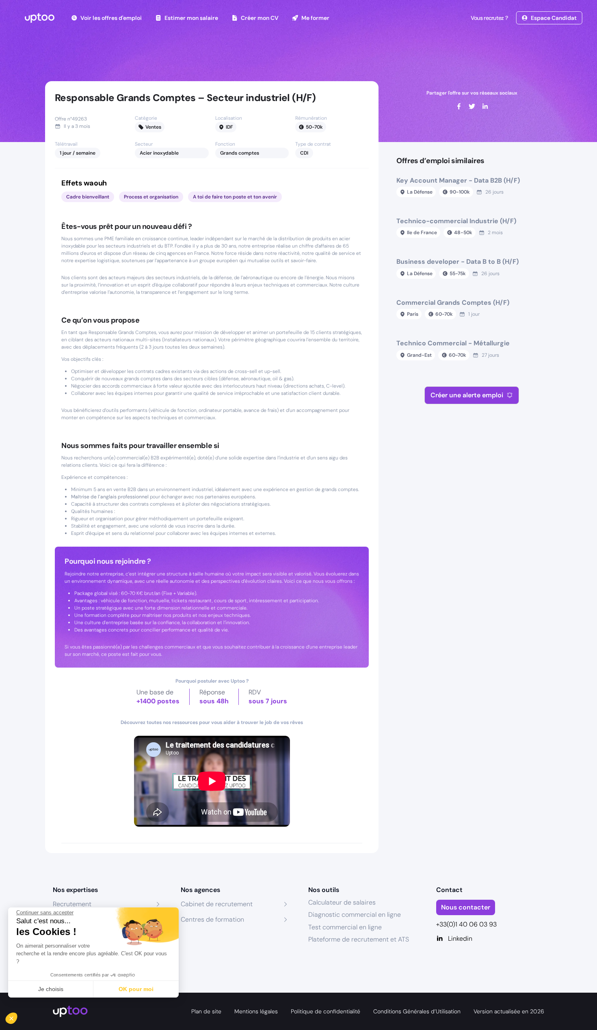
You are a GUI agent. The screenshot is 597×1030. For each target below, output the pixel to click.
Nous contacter (465, 907)
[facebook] (458, 106)
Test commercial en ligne (345, 927)
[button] (17, 1016)
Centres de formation (212, 919)
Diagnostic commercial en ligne (354, 914)
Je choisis (50, 989)
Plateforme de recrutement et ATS (358, 939)
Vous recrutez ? (489, 18)
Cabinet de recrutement (217, 904)
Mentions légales (256, 1011)
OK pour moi (136, 989)
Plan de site (206, 1011)
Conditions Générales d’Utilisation (417, 1011)
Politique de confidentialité (325, 1011)
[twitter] (471, 106)
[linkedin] (484, 106)
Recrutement (72, 904)
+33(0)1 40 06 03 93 (466, 924)
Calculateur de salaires (342, 902)
